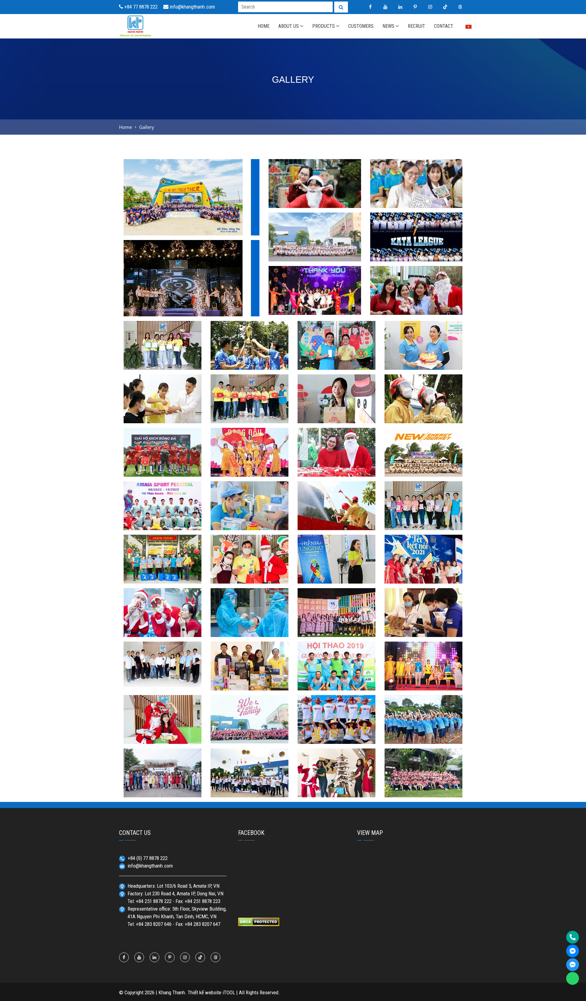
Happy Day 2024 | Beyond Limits (314, 249)
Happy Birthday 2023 (423, 361)
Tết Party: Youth (336, 628)
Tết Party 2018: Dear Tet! (163, 788)
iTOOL (228, 992)
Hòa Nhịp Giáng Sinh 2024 (315, 199)
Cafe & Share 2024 (416, 199)
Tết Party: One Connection (423, 575)
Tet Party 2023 (249, 468)
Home (125, 127)
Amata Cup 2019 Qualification (336, 678)
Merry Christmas (249, 575)
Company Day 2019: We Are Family (249, 731)
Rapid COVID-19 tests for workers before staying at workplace (249, 621)
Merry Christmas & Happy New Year (162, 624)
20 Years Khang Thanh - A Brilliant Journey (192, 307)
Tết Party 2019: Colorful (423, 682)
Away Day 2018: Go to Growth (249, 784)
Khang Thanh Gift (337, 414)
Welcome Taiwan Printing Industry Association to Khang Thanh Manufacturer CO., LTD (162, 670)
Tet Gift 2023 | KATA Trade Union (336, 357)
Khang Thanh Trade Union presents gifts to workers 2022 (162, 567)
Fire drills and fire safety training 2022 (337, 517)
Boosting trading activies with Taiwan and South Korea (249, 674)
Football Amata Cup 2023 (162, 468)
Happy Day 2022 (423, 468)
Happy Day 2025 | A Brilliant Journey (191, 227)
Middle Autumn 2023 (249, 414)
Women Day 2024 (163, 361)
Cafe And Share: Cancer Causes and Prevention (336, 571)
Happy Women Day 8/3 (423, 521)
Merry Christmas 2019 (162, 735)
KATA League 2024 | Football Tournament (416, 249)
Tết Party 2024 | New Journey (314, 306)
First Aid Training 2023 (162, 414)
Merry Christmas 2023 (416, 306)
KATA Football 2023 (249, 361)
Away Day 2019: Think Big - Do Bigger (336, 731)
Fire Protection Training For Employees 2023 (423, 410)
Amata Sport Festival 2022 (163, 517)
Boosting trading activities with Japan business (423, 624)
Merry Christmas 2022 (336, 468)
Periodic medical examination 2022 (249, 517)
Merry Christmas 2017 (336, 788)
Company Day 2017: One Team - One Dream (423, 784)
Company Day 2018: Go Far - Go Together (423, 731)
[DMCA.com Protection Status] (258, 921)
